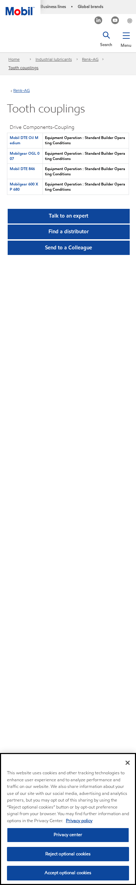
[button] (126, 38)
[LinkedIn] (98, 21)
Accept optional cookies (68, 873)
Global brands (90, 6)
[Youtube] (115, 21)
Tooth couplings (23, 68)
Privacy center (68, 835)
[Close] (127, 762)
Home (14, 59)
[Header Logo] (20, 7)
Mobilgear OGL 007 (24, 156)
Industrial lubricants (54, 59)
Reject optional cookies (68, 854)
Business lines (53, 6)
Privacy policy (79, 821)
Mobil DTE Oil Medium (24, 140)
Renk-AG (90, 59)
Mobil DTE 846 (22, 168)
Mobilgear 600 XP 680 (24, 186)
